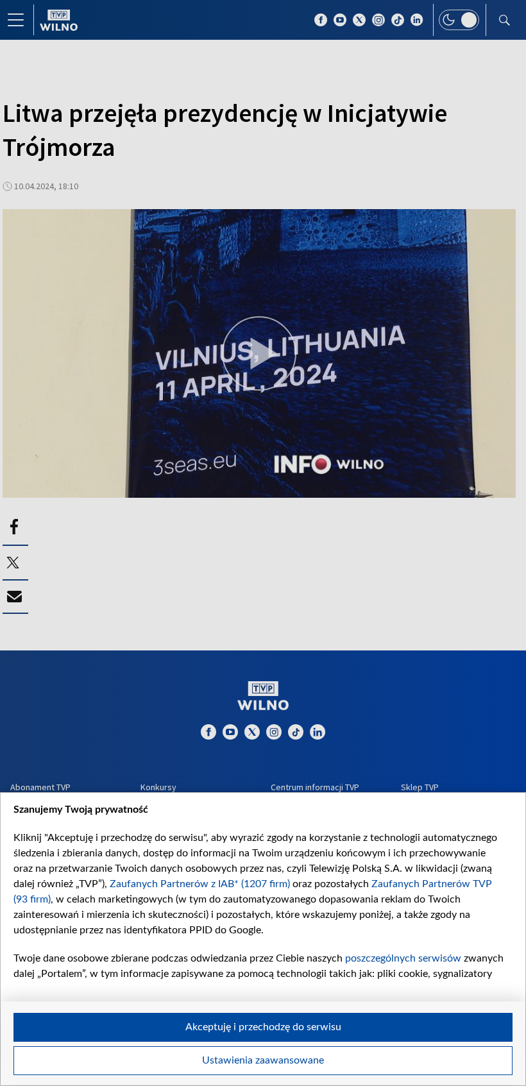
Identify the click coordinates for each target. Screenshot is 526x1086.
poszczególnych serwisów (403, 958)
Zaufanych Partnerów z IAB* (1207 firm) (200, 884)
